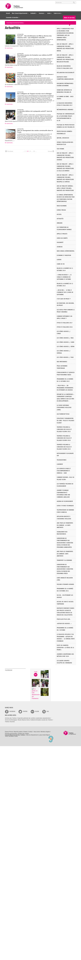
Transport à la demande (64, 560)
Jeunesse (41, 13)
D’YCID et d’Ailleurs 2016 (65, 327)
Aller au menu (7, 1)
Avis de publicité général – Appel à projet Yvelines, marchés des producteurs (65, 188)
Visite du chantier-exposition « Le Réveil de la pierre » (65, 648)
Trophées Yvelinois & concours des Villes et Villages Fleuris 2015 (64, 429)
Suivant (50, 151)
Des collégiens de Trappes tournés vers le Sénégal (34, 93)
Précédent (10, 151)
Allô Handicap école (63, 414)
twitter (25, 711)
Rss (48, 711)
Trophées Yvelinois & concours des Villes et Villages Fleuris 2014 (64, 447)
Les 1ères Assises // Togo (65, 357)
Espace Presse (9, 731)
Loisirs (48, 13)
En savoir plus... (9, 48)
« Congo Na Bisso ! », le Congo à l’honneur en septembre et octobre (64, 277)
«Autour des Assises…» (64, 623)
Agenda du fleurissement (65, 501)
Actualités (60, 218)
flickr (37, 711)
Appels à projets (62, 234)
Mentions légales (45, 731)
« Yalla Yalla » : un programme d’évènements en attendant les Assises (65, 388)
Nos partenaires (62, 361)
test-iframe (60, 149)
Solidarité (32, 13)
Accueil (8, 13)
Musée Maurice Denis (24, 720)
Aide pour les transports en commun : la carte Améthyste (65, 525)
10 (34, 151)
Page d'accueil (70, 733)
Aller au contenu (17, 1)
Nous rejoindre (62, 206)
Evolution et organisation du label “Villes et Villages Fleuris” (65, 421)
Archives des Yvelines (11, 718)
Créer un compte (62, 238)
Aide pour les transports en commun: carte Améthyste (65, 554)
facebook (12, 711)
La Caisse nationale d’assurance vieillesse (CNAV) (64, 408)
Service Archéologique (11, 720)
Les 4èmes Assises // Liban (65, 342)
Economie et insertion (11, 17)
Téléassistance (61, 460)
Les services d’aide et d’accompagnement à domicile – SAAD (64, 471)
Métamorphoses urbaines (65, 109)
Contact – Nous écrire (34, 731)
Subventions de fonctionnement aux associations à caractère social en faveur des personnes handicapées (65, 543)
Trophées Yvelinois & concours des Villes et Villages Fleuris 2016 (64, 438)
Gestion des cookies (23, 733)
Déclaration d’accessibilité (65, 72)
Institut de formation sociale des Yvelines (41, 720)
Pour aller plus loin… (64, 619)
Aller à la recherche (28, 1)
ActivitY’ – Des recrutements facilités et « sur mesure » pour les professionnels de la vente (35, 75)
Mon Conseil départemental (19, 13)
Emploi (25, 731)
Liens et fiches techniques (65, 505)
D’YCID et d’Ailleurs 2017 (65, 323)
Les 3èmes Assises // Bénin (65, 346)
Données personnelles (11, 733)
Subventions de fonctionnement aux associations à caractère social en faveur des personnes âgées (65, 569)
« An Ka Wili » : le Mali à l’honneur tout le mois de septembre (65, 292)
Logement (60, 464)
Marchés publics (18, 731)
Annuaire (59, 223)
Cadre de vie (57, 13)
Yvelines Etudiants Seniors (65, 584)
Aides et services (69, 18)
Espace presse (61, 210)
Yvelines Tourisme (10, 721)
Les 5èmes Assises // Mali (65, 338)
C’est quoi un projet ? (64, 299)
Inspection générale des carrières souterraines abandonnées (34, 718)
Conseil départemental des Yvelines (14, 6)
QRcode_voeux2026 (63, 138)
